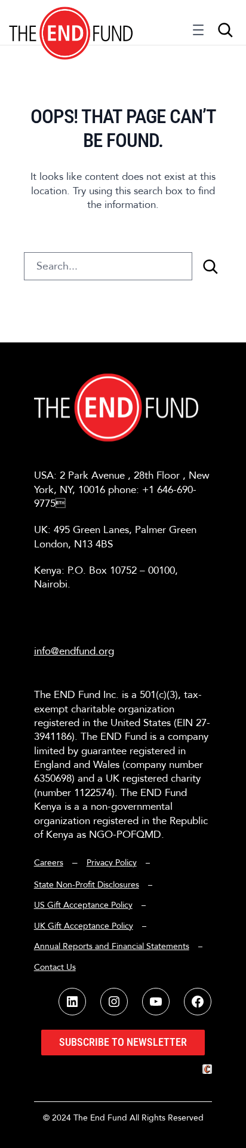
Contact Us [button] (55, 967)
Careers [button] (48, 862)
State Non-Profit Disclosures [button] (86, 884)
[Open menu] (198, 33)
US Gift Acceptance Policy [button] (83, 905)
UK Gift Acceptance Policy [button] (83, 926)
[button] (71, 22)
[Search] (210, 266)
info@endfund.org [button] (74, 651)
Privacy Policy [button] (112, 862)
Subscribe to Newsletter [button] (123, 1042)
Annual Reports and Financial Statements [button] (111, 946)
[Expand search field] (225, 30)
